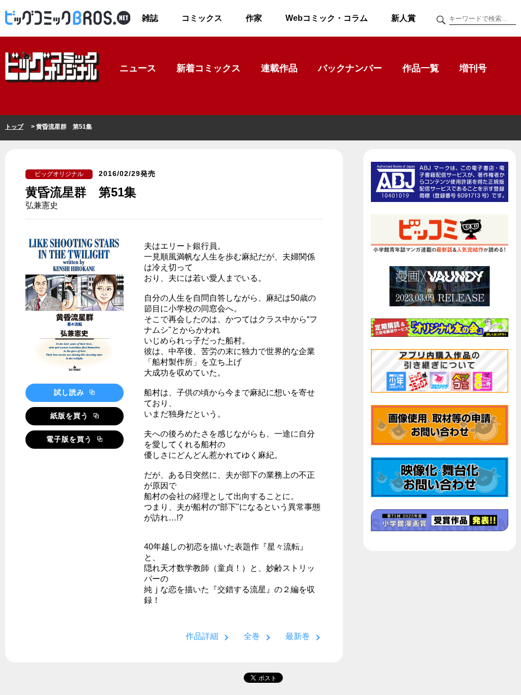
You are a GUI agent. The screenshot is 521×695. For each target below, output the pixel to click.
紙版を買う (70, 416)
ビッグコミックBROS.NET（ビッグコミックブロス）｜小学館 (67, 18)
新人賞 (403, 18)
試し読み (70, 392)
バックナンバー (350, 68)
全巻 (252, 636)
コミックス (202, 18)
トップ (14, 126)
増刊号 (473, 68)
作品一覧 (420, 68)
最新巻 (297, 636)
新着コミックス (209, 68)
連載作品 (279, 68)
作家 (254, 18)
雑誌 (150, 18)
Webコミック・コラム (326, 18)
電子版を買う (70, 439)
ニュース (138, 68)
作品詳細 (202, 636)
